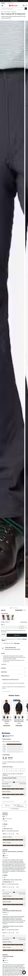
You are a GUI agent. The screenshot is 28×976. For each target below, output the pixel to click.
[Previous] (3, 1)
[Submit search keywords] (26, 8)
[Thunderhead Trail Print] (22, 717)
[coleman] (3, 3)
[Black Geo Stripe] (15, 717)
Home (2, 11)
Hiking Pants (13, 11)
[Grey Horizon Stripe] (19, 717)
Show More (3, 664)
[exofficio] (10, 3)
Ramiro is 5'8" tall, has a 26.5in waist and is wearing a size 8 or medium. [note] (13, 631)
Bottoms (8, 11)
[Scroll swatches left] (1, 717)
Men (5, 11)
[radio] (2, 627)
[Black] (3, 617)
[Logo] (13, 5)
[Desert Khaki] (12, 617)
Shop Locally (16, 643)
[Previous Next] (6, 707)
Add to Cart (17, 635)
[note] (14, 643)
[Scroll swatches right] (11, 717)
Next (26, 314)
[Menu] (2, 5)
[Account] (23, 5)
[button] (14, 648)
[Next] (24, 1)
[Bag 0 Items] (26, 5)
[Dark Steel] (8, 617)
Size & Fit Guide (23, 622)
